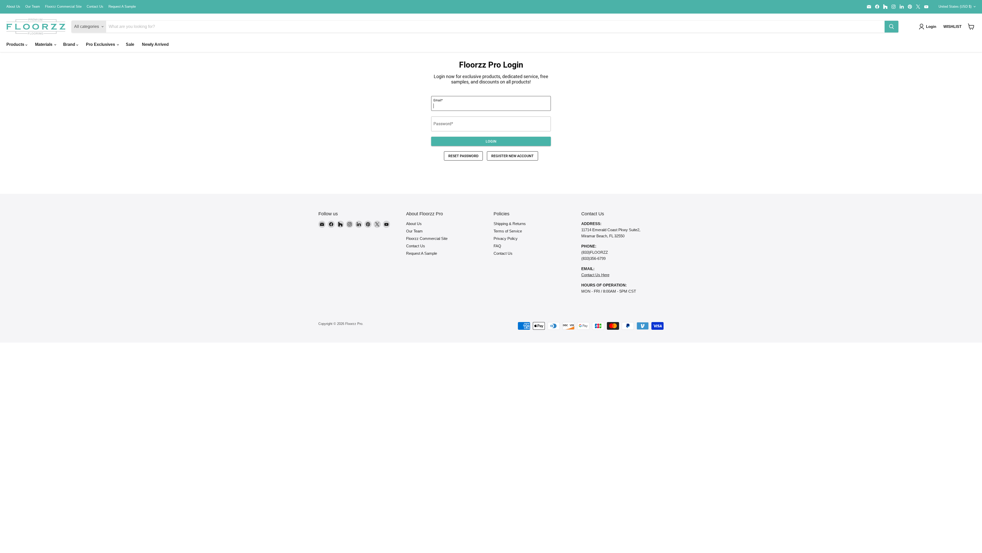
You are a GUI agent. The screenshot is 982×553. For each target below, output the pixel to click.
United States (955, 6)
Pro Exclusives (101, 44)
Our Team (32, 6)
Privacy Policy (506, 238)
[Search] (891, 27)
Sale (130, 44)
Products (15, 44)
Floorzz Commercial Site (63, 6)
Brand (69, 44)
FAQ (497, 246)
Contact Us (95, 6)
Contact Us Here (595, 275)
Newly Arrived (155, 44)
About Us (13, 6)
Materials (44, 44)
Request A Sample (122, 6)
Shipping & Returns (510, 223)
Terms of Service (508, 231)
